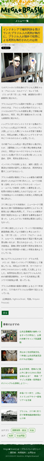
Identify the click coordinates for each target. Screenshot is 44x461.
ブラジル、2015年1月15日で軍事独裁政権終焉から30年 (30, 415)
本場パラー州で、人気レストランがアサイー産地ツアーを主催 (30, 397)
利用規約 (22, 452)
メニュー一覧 (22, 20)
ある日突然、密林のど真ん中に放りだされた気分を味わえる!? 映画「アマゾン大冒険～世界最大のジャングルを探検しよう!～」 (21, 376)
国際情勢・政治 (19, 430)
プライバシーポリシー (31, 449)
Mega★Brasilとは (11, 449)
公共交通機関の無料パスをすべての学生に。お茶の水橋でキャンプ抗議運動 (30, 337)
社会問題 (21, 435)
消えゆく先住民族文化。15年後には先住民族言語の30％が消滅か (30, 355)
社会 (32, 430)
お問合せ (32, 452)
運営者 (13, 452)
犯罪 (11, 435)
